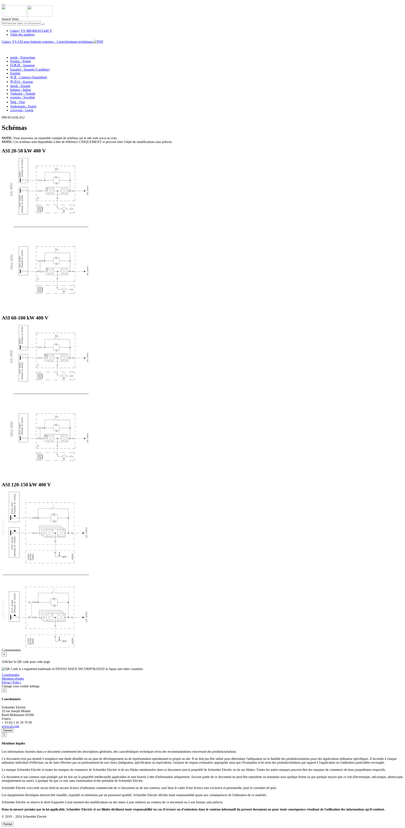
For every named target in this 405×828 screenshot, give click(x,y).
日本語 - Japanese (22, 65)
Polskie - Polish (20, 61)
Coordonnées (10, 675)
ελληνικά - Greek (21, 110)
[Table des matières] (3, 46)
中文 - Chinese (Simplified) (28, 77)
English (15, 73)
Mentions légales (13, 678)
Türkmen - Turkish (22, 93)
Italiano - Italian (20, 90)
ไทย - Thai (17, 102)
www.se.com (10, 726)
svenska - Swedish (22, 97)
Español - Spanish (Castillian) (30, 69)
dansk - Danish (20, 86)
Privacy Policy (11, 682)
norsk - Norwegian (22, 57)
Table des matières (22, 34)
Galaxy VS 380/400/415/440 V (31, 30)
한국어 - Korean (21, 82)
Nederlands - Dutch (23, 106)
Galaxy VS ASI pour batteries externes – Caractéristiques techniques (48, 41)
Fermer (7, 730)
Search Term (10, 19)
